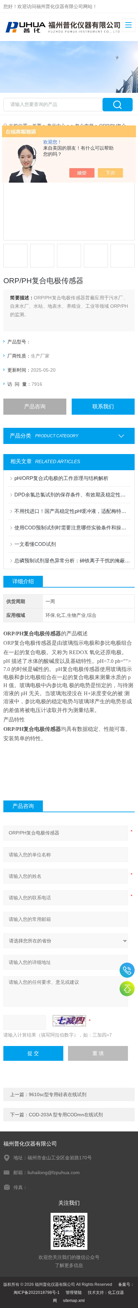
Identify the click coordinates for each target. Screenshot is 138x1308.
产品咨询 (35, 406)
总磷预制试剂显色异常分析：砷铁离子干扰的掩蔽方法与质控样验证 (72, 560)
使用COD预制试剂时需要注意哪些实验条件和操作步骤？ (72, 527)
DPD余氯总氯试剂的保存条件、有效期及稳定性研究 (72, 494)
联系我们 (103, 406)
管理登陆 (74, 1292)
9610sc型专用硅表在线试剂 (57, 1094)
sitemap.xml (74, 1300)
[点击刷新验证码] (69, 1020)
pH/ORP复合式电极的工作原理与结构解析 (61, 478)
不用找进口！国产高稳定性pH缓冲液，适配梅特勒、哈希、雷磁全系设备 (72, 511)
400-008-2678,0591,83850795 (127, 970)
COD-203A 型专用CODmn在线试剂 (66, 1114)
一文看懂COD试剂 (35, 544)
